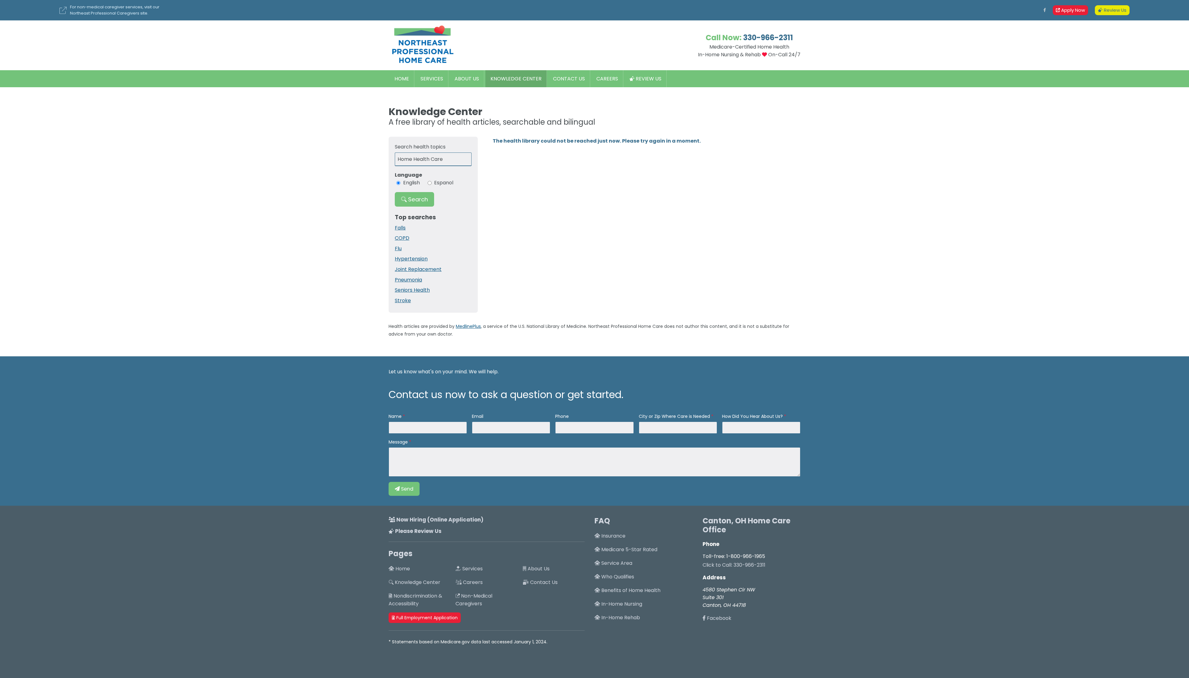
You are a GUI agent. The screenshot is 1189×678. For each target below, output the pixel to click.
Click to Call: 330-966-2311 (734, 565)
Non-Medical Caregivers (473, 599)
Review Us (1114, 10)
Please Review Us (418, 531)
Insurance (612, 535)
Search (417, 199)
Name (395, 416)
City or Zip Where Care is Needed (674, 416)
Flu (398, 248)
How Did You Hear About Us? (752, 416)
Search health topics (420, 146)
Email (477, 416)
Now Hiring (439, 519)
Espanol (443, 182)
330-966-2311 (768, 37)
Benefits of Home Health (630, 590)
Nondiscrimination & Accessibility (415, 599)
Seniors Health (412, 290)
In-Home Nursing (621, 603)
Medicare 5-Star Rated (628, 549)
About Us (467, 78)
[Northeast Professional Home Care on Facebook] (1044, 10)
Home (401, 78)
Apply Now (1072, 10)
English (411, 182)
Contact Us (569, 78)
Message (398, 442)
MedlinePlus (468, 326)
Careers (607, 78)
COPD (402, 238)
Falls (400, 227)
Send (406, 488)
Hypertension (411, 258)
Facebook (718, 618)
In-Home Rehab (620, 617)
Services (431, 78)
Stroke (403, 300)
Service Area (616, 563)
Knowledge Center (516, 78)
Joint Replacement (418, 269)
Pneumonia (408, 279)
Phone (562, 416)
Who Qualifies (617, 576)
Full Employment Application (426, 618)
